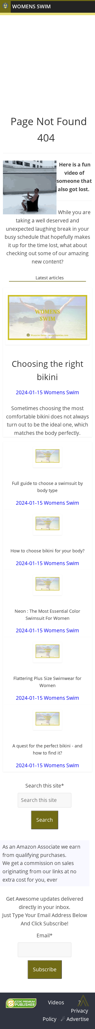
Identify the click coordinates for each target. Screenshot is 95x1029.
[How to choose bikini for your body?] (47, 524)
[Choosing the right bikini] (47, 319)
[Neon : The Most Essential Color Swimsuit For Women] (47, 585)
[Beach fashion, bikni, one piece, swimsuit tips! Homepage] (5, 7)
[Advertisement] (47, 62)
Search (44, 819)
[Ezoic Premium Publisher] (21, 1006)
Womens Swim (31, 6)
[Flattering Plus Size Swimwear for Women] (47, 652)
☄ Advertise (75, 1019)
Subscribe (45, 969)
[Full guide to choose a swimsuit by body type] (47, 457)
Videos (56, 1002)
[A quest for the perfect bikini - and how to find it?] (47, 720)
